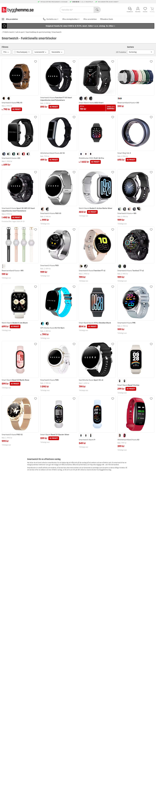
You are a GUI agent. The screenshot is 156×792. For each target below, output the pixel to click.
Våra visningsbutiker (70, 19)
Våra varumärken (90, 19)
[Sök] (97, 10)
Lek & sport (19, 32)
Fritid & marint (8, 32)
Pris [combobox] (5, 52)
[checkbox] (22, 52)
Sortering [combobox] (133, 52)
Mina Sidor (137, 11)
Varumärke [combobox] (56, 52)
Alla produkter (12, 19)
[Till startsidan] (18, 9)
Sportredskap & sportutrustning (38, 32)
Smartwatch (56, 32)
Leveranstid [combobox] (39, 52)
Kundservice (130, 11)
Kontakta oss (51, 19)
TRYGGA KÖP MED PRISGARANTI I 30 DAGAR (53, 1)
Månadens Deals (106, 19)
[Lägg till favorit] (35, 61)
